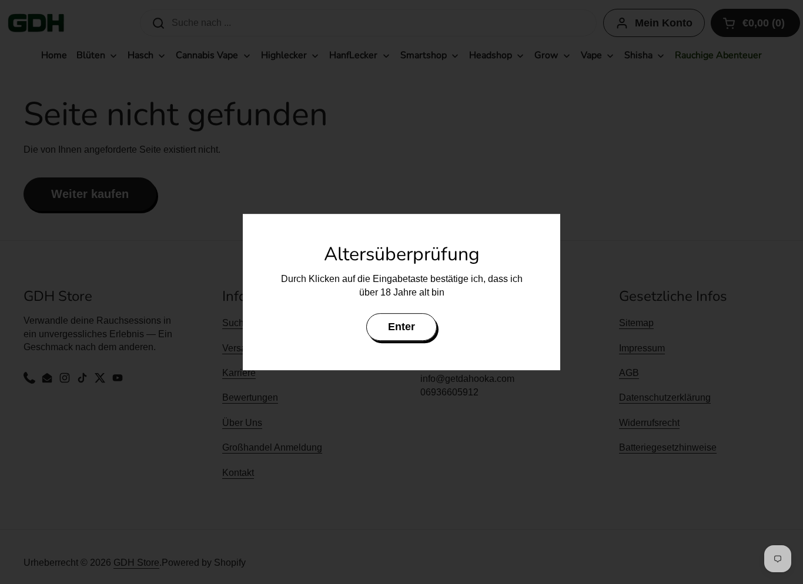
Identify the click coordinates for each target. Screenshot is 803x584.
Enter (401, 327)
